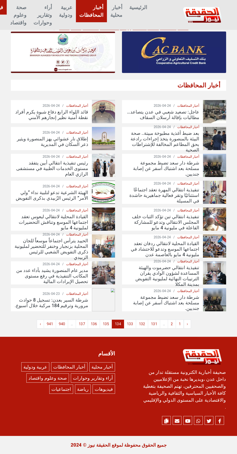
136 (94, 324)
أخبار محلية (116, 11)
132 (142, 324)
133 (130, 324)
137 (82, 324)
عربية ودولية (65, 11)
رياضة (83, 389)
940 (62, 324)
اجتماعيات (61, 389)
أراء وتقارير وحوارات (43, 14)
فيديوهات (104, 389)
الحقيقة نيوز (99, 445)
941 (50, 324)
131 (154, 324)
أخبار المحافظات (91, 11)
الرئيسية (138, 7)
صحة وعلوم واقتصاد (18, 14)
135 (106, 324)
